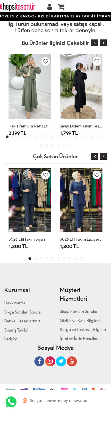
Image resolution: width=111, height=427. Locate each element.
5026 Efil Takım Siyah (27, 239)
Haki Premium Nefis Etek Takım (30, 126)
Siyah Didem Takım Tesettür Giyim (81, 126)
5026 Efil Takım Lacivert (80, 239)
